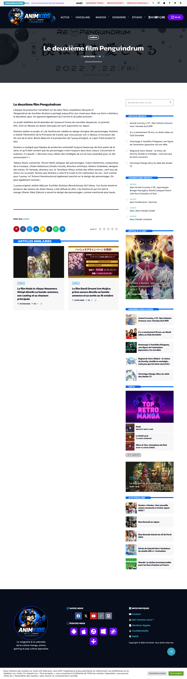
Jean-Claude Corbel (145, 210)
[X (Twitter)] (153, 3)
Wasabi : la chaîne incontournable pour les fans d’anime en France (154, 564)
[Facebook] (169, 3)
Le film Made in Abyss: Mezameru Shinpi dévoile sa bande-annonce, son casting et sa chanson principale (37, 293)
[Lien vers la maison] (32, 17)
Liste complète (133, 455)
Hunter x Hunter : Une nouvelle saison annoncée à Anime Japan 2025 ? (149, 286)
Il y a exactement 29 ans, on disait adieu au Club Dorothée (154, 333)
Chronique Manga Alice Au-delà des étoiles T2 (153, 375)
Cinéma (93, 37)
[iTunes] (164, 3)
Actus (132, 278)
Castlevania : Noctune (146, 202)
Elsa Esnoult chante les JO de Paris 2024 (155, 536)
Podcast (133, 478)
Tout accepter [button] (176, 673)
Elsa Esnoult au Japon (148, 522)
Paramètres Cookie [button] (157, 673)
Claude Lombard (143, 219)
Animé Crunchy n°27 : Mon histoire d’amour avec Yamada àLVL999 (154, 319)
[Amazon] (180, 3)
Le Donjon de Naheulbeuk (145, 483)
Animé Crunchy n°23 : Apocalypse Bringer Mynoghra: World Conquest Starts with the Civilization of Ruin (150, 190)
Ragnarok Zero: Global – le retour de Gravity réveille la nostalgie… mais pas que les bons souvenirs (151, 153)
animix (26, 219)
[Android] (175, 3)
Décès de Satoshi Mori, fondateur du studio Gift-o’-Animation (154, 550)
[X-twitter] (86, 615)
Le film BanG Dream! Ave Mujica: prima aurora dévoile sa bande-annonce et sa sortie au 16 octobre (92, 291)
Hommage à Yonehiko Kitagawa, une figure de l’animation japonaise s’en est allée (153, 347)
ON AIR (175, 17)
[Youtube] (93, 615)
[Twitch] (158, 3)
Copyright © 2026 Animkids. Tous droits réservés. (151, 642)
